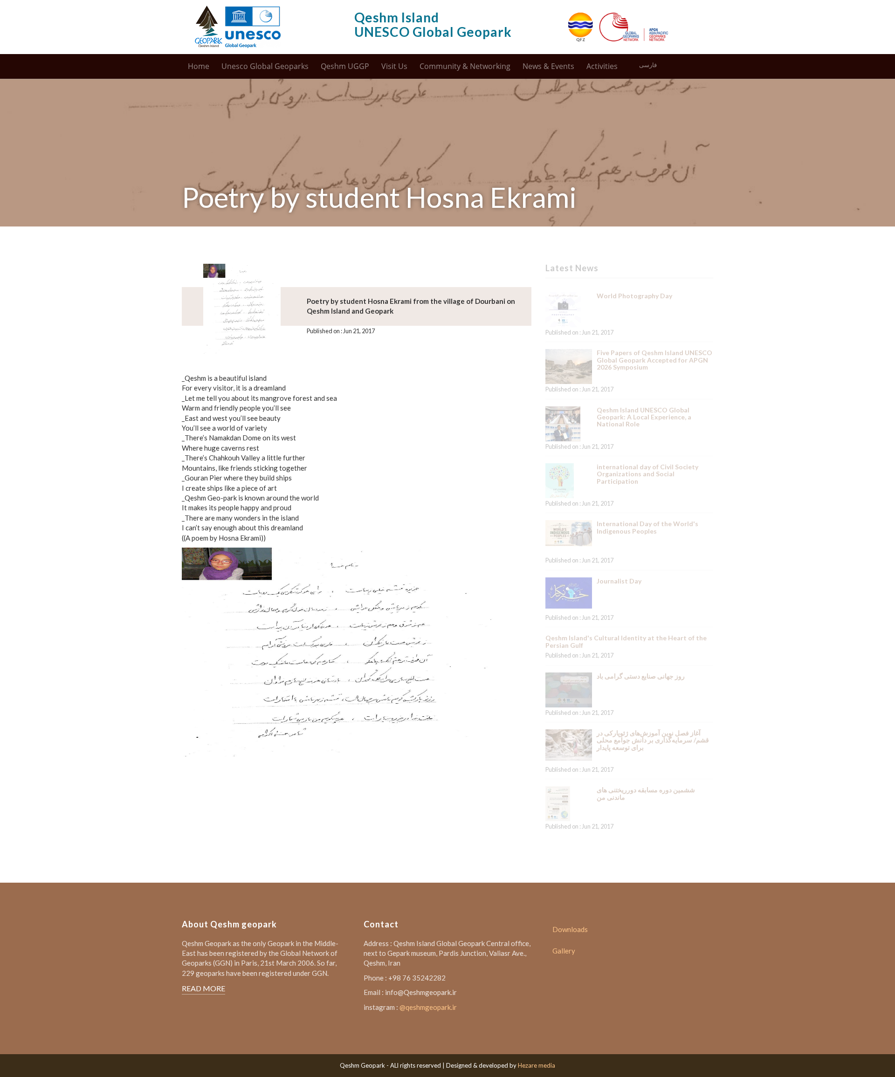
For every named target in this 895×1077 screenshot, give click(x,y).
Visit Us (394, 66)
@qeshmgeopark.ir (428, 1007)
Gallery (563, 951)
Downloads (570, 929)
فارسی (648, 65)
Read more (203, 988)
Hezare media (536, 1065)
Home (198, 66)
